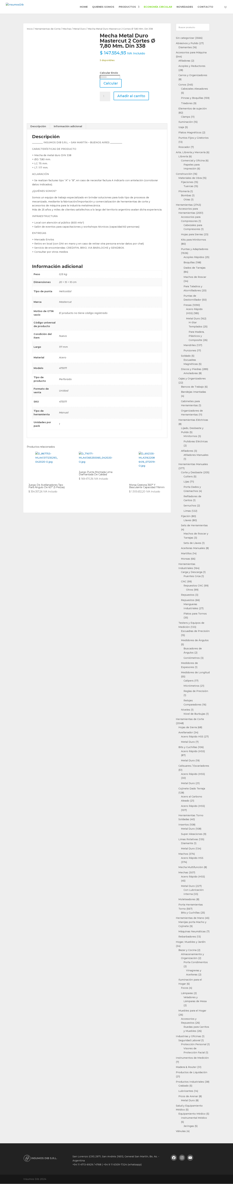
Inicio (30, 29)
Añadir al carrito (131, 96)
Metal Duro (79, 29)
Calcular (111, 83)
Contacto (205, 7)
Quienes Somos (103, 7)
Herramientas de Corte (48, 29)
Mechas (66, 29)
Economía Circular (158, 7)
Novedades (185, 7)
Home (84, 7)
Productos (127, 7)
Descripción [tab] (38, 126)
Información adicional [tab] (68, 126)
